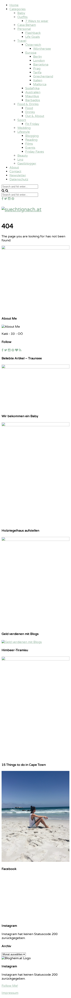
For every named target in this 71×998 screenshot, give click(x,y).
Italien (37, 80)
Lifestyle (23, 132)
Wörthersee (42, 49)
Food (29, 108)
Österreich (33, 45)
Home (14, 5)
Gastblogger (26, 164)
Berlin (37, 57)
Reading (31, 140)
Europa (30, 53)
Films (29, 144)
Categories (17, 9)
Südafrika (32, 88)
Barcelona (40, 65)
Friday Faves (34, 152)
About (14, 167)
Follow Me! (10, 986)
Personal (24, 29)
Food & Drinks (28, 104)
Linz (20, 160)
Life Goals (32, 37)
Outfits (22, 17)
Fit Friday (32, 124)
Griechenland (43, 76)
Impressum (10, 993)
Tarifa (37, 72)
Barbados (32, 100)
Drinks (30, 112)
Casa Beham (26, 25)
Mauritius (32, 96)
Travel (21, 41)
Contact (15, 171)
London (39, 61)
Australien (32, 92)
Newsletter (17, 175)
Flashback (33, 33)
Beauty (22, 156)
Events (30, 148)
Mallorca (39, 84)
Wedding (24, 128)
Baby (21, 13)
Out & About (34, 116)
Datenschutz (18, 179)
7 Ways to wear (36, 21)
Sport (21, 120)
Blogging (32, 136)
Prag (36, 68)
